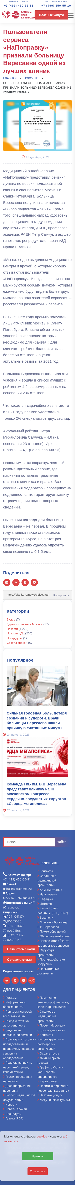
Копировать (60, 593)
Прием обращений (53, 931)
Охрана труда (49, 1053)
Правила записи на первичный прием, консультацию (17, 1067)
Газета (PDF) (14, 1118)
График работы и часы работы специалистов (50, 1072)
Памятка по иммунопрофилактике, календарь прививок (53, 1002)
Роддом (10, 997)
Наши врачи (48, 894)
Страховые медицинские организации (47, 1016)
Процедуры (14, 638)
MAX (32, 980)
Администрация (51, 889)
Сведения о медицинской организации (47, 880)
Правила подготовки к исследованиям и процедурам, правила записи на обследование (19, 1048)
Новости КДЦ (15, 633)
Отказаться (37, 1171)
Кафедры (46, 899)
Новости (12, 628)
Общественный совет (55, 936)
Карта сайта (48, 1081)
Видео (11, 619)
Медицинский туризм (55, 1100)
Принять (37, 1156)
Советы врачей (17, 642)
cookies (42, 1136)
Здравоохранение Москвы (24, 624)
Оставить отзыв (19, 959)
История (46, 903)
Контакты (46, 871)
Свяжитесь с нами (21, 949)
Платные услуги (51, 15)
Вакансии (46, 917)
